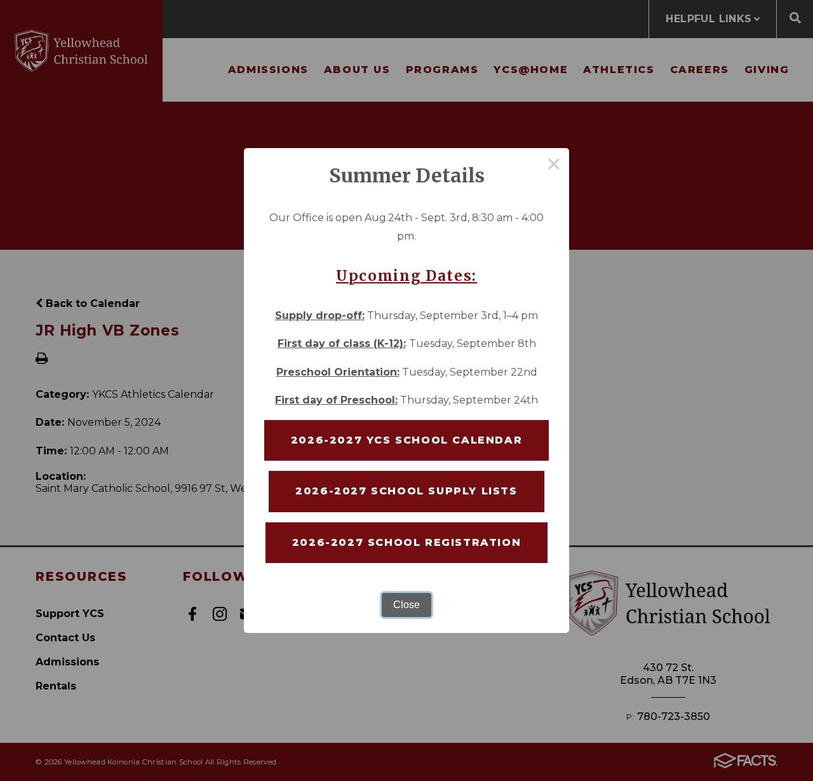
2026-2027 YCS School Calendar (406, 440)
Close (406, 604)
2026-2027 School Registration (406, 542)
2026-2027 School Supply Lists (406, 491)
